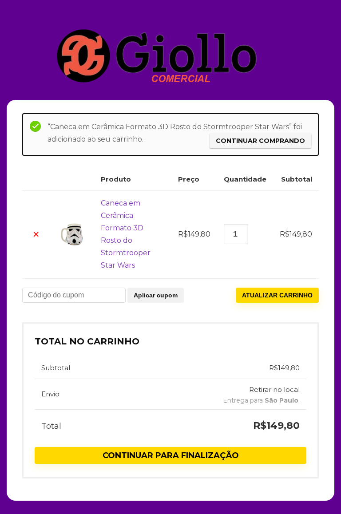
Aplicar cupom (156, 295)
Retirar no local (274, 389)
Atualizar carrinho (277, 295)
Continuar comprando (260, 141)
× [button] (36, 234)
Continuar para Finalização (171, 455)
